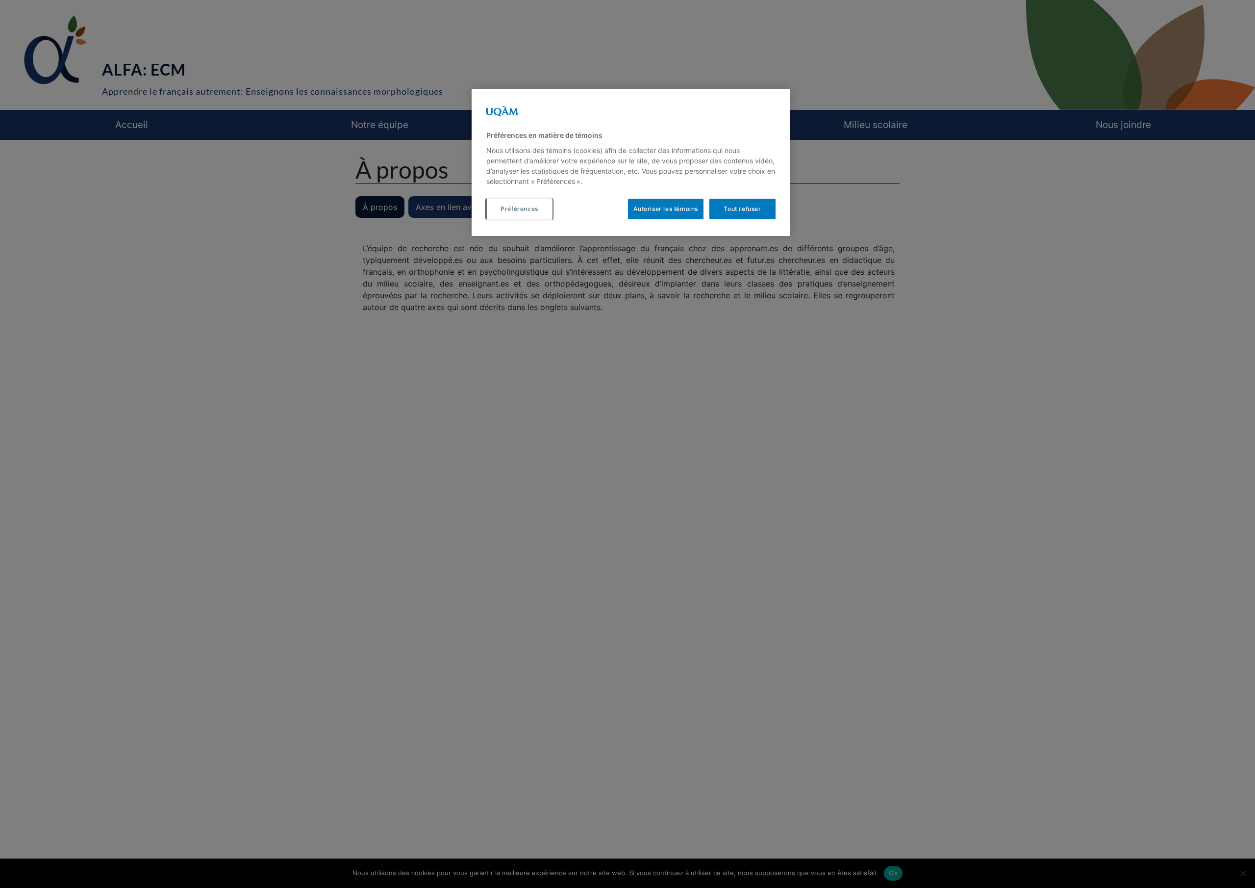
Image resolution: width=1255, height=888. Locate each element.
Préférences (519, 208)
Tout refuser (742, 208)
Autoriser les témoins (665, 208)
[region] (631, 162)
